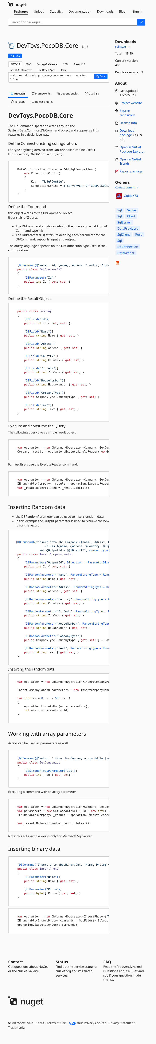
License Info (128, 123)
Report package (131, 171)
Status (62, 961)
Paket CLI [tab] (79, 64)
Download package (127, 132)
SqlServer (124, 222)
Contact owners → (126, 187)
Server (131, 210)
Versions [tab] (19, 101)
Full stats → (122, 46)
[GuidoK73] (118, 195)
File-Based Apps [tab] (46, 70)
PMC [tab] (28, 64)
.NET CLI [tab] (15, 64)
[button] (100, 76)
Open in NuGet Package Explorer (132, 149)
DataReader (126, 253)
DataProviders (127, 228)
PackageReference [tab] (47, 64)
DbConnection (127, 247)
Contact (15, 961)
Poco (138, 234)
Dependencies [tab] (69, 93)
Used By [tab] (93, 93)
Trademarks (16, 1028)
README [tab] (19, 93)
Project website (131, 103)
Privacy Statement (122, 1023)
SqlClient (123, 234)
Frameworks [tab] (42, 93)
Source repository (127, 113)
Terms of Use (56, 1023)
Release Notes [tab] (43, 101)
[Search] (141, 22)
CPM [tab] (65, 64)
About (40, 1023)
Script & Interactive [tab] (21, 70)
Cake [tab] (64, 70)
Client (131, 216)
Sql (119, 210)
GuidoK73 (131, 196)
